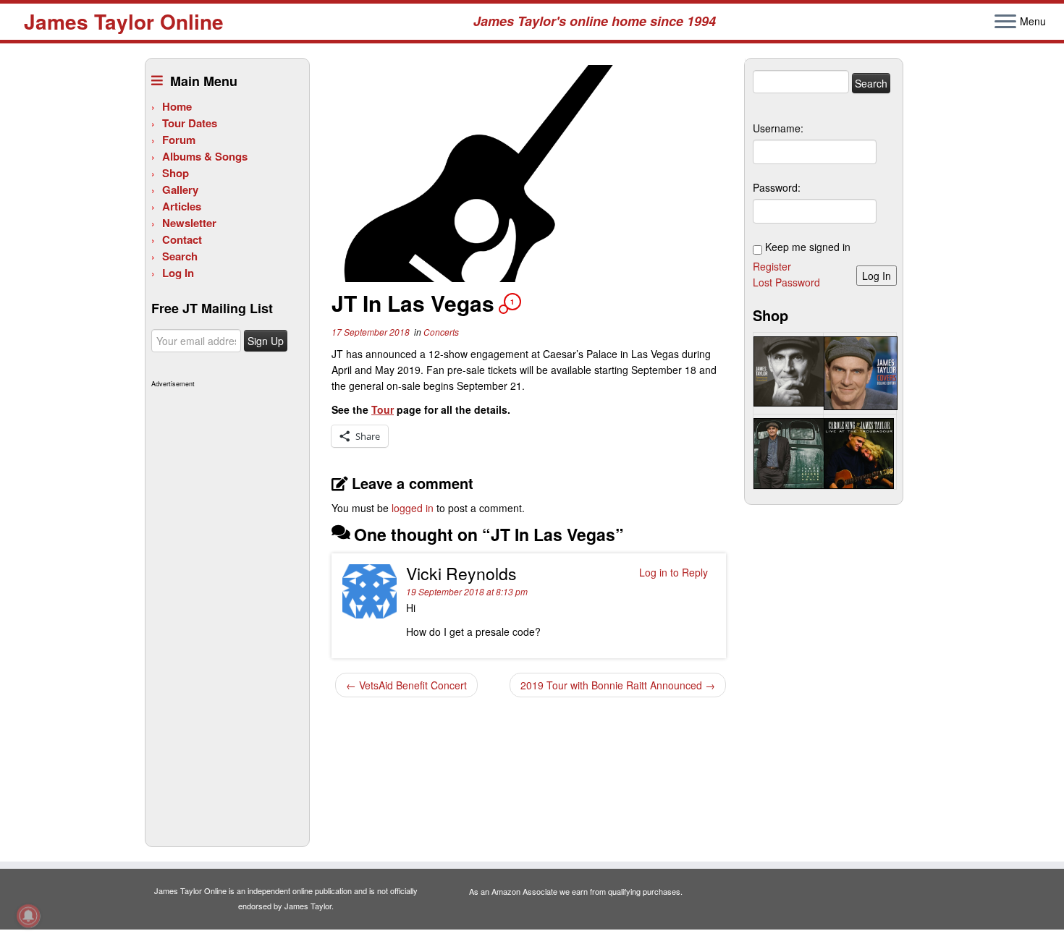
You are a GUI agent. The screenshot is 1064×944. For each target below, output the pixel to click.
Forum (178, 140)
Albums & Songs (205, 156)
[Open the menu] (1005, 22)
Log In (178, 273)
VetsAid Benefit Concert (406, 685)
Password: (777, 187)
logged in (413, 508)
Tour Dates (189, 123)
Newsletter (189, 223)
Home (177, 106)
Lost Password (786, 282)
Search (180, 256)
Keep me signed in (807, 246)
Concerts (441, 332)
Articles (181, 206)
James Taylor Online (124, 22)
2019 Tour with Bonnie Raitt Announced (617, 685)
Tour (382, 409)
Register (772, 266)
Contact (182, 239)
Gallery (180, 189)
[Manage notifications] (28, 915)
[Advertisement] (225, 609)
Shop (175, 173)
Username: (778, 128)
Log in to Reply (673, 572)
